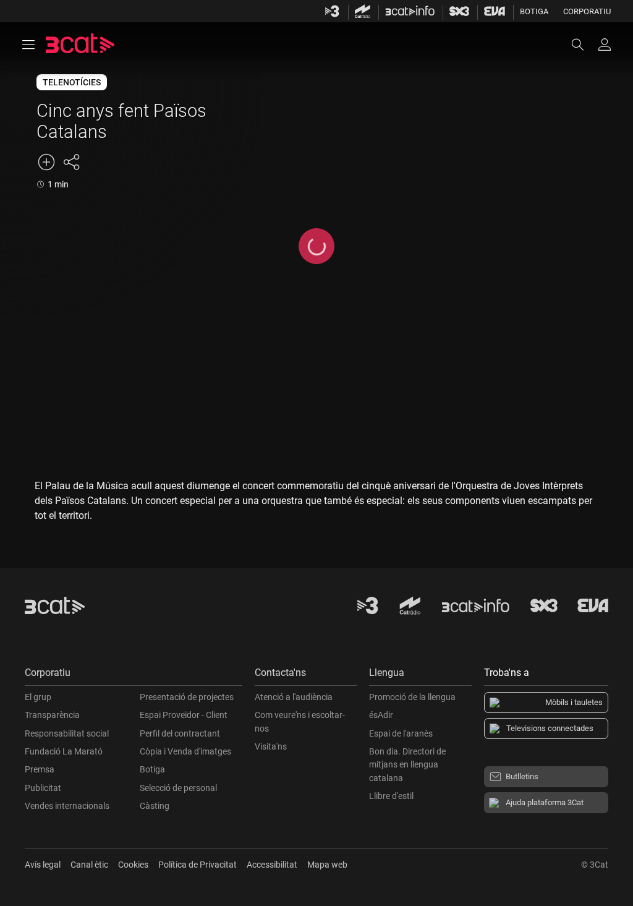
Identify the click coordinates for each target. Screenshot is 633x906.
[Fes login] (604, 44)
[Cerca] (583, 44)
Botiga (534, 11)
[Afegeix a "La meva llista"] (46, 162)
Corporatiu (587, 11)
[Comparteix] (71, 162)
